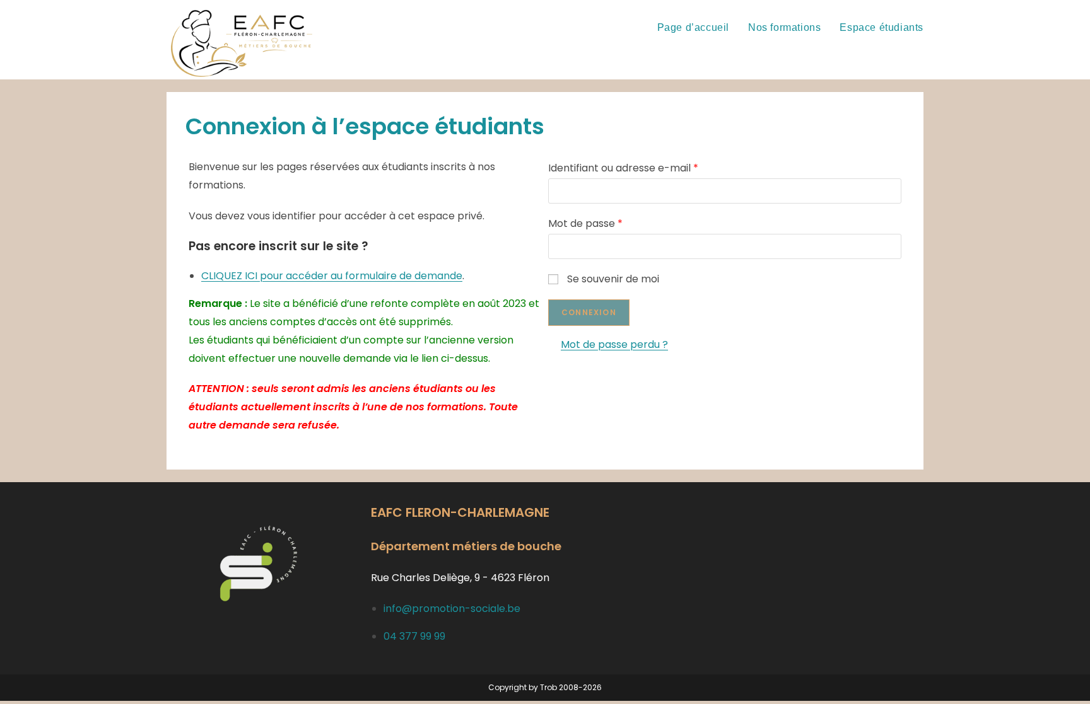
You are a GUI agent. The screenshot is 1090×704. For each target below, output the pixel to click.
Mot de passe (585, 223)
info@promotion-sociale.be (452, 608)
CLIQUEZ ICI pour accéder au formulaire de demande (331, 275)
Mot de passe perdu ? (614, 344)
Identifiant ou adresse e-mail (623, 168)
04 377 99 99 (414, 636)
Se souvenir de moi (613, 279)
